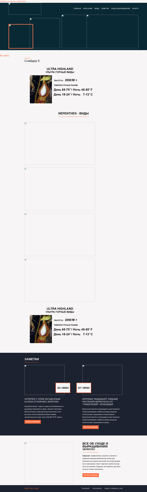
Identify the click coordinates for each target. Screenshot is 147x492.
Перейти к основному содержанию (13, 1)
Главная (77, 8)
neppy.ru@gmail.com (113, 488)
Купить (135, 8)
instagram (97, 488)
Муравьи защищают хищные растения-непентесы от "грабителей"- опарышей (100, 402)
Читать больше (33, 422)
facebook (86, 488)
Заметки (105, 8)
